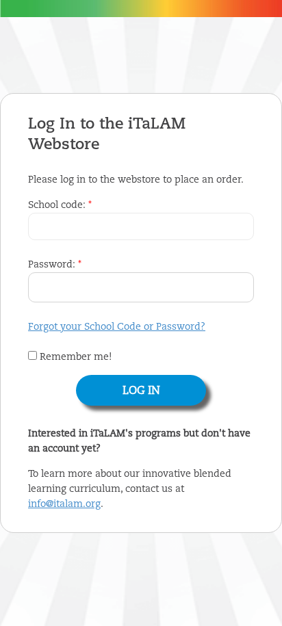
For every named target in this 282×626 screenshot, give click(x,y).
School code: (60, 205)
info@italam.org (64, 504)
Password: (54, 265)
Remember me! (74, 357)
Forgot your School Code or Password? (116, 327)
